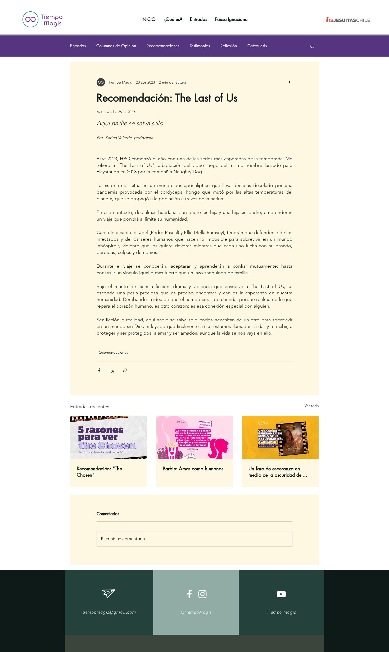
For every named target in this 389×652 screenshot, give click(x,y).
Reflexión (228, 46)
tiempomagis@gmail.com (109, 612)
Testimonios (200, 46)
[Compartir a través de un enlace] (125, 370)
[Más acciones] (289, 82)
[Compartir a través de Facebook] (99, 370)
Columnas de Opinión (116, 46)
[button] (312, 46)
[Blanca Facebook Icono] (189, 594)
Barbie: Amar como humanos (193, 468)
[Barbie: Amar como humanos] (194, 437)
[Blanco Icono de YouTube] (281, 594)
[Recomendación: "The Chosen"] (108, 437)
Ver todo (312, 405)
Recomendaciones (163, 46)
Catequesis (257, 46)
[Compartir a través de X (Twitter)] (112, 370)
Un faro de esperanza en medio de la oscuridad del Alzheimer (275, 471)
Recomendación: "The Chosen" (99, 471)
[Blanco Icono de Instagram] (202, 594)
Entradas (78, 46)
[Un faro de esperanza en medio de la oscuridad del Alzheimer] (280, 437)
